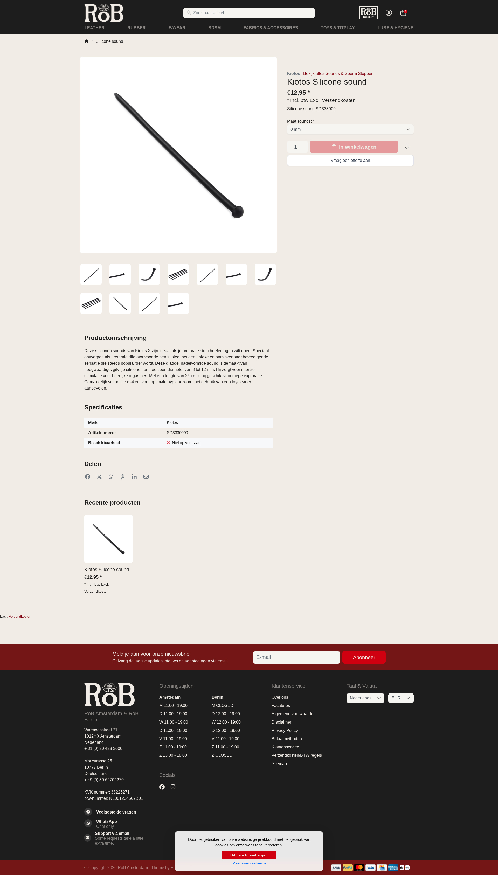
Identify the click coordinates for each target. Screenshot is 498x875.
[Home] (86, 41)
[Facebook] (164, 786)
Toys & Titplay (338, 28)
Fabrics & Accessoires (271, 28)
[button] (388, 13)
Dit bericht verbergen (249, 855)
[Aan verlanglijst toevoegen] (407, 147)
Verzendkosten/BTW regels (297, 755)
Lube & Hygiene (395, 28)
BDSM (214, 28)
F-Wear (177, 28)
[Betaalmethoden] (336, 867)
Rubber (136, 28)
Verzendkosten (339, 100)
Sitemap (279, 763)
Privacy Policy (285, 730)
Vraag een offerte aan (350, 160)
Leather (95, 28)
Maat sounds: (300, 121)
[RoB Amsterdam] (133, 13)
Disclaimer (281, 722)
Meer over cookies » (249, 863)
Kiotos (293, 73)
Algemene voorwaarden (294, 714)
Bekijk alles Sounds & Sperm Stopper (337, 73)
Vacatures (281, 705)
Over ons (280, 697)
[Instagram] (175, 786)
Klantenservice (285, 747)
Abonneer (364, 657)
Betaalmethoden (287, 739)
